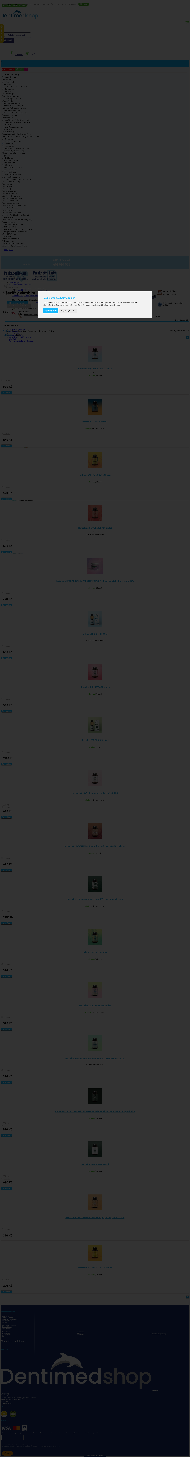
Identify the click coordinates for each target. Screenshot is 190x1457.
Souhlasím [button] (50, 310)
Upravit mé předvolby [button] (68, 311)
